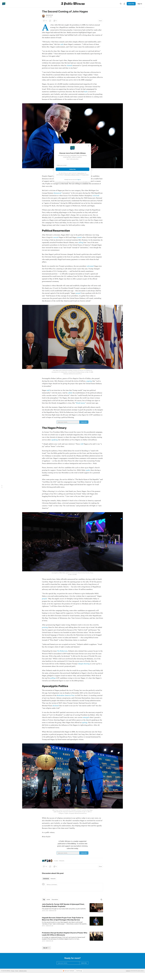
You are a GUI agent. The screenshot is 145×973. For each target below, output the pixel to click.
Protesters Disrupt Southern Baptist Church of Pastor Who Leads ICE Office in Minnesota (64, 934)
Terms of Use (80, 173)
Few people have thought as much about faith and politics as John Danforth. (64, 909)
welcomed (90, 266)
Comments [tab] (46, 878)
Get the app (79, 970)
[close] (88, 146)
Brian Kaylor (49, 15)
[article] (72, 909)
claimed (69, 65)
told (81, 444)
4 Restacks (61, 860)
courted (55, 237)
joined (79, 237)
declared (56, 705)
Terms (16, 970)
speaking (54, 440)
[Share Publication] (124, 3)
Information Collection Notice (72, 174)
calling (80, 242)
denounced (57, 193)
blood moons (80, 403)
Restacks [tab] (53, 878)
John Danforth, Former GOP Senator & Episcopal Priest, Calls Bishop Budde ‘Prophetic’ (63, 905)
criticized (95, 195)
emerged (86, 717)
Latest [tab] (48, 899)
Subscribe (131, 4)
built (86, 91)
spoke (88, 470)
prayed (78, 293)
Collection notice (23, 970)
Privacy (12, 970)
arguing (89, 381)
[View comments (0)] (50, 20)
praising (45, 627)
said (61, 44)
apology (84, 722)
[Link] (39, 230)
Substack (128, 970)
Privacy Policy (85, 174)
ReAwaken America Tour (66, 695)
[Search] (120, 3)
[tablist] (49, 878)
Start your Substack (69, 970)
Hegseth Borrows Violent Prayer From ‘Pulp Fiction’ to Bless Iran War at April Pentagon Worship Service (62, 919)
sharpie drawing (84, 664)
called (70, 393)
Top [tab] (44, 899)
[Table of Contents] (2, 486)
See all (45, 948)
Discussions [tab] (55, 899)
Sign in (140, 4)
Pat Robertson (62, 651)
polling (52, 678)
